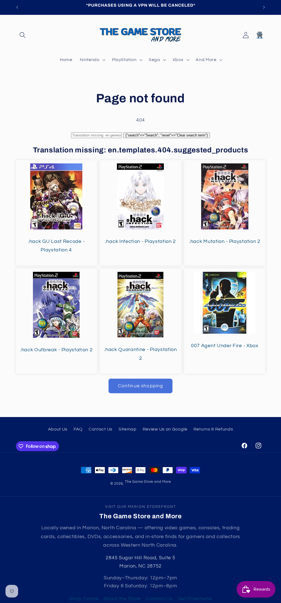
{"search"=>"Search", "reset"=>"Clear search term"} (166, 135)
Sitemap (128, 429)
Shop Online (84, 598)
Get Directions (195, 598)
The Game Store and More (148, 482)
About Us (58, 429)
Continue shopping (140, 385)
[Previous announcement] (17, 7)
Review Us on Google (165, 429)
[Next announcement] (264, 7)
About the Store (122, 598)
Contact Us (101, 429)
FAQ (78, 429)
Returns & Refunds (213, 429)
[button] (23, 35)
